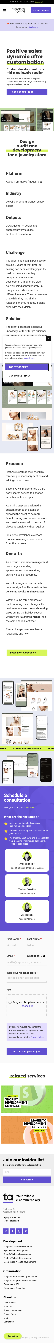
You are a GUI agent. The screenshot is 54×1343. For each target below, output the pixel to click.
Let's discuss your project (26, 1051)
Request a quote (41, 10)
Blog (6, 1318)
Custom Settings (20, 375)
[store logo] (18, 10)
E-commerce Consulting (15, 1288)
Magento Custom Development (18, 1246)
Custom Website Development (17, 1258)
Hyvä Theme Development (16, 1250)
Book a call (39, 2)
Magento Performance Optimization (20, 1276)
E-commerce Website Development (20, 1262)
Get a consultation (23, 91)
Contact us (9, 1322)
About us (8, 1306)
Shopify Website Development (17, 1254)
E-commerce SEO (12, 1284)
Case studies (9, 1302)
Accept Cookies (18, 367)
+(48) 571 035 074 (12, 1217)
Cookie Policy (28, 358)
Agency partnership (12, 1310)
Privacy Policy (37, 1037)
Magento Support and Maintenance (20, 1280)
